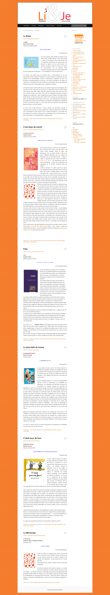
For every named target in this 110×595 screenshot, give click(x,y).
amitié (44, 240)
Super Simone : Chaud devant (80, 87)
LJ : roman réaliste (32, 240)
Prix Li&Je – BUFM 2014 (79, 142)
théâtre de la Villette (45, 160)
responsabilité (60, 524)
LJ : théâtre (30, 338)
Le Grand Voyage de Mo (78, 52)
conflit (45, 524)
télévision (54, 429)
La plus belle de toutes (33, 347)
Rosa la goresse (76, 77)
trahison (63, 338)
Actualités (34, 25)
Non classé (35, 524)
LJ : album (30, 118)
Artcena (30, 324)
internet (47, 338)
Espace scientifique (50, 25)
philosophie (35, 582)
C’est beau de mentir (32, 127)
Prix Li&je (59, 25)
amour (44, 338)
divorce (54, 240)
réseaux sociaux (58, 338)
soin (56, 118)
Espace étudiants (78, 136)
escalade (49, 524)
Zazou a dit (75, 69)
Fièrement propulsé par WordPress (55, 589)
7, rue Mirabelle (76, 76)
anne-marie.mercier (39, 129)
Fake (25, 248)
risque (53, 118)
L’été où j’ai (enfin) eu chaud (79, 79)
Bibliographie (41, 25)
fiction (58, 240)
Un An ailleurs (76, 84)
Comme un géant (77, 50)
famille (43, 118)
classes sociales (49, 240)
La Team (75, 71)
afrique (40, 118)
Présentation (26, 25)
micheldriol (36, 38)
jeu (46, 118)
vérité (24, 242)
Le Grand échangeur (77, 93)
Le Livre (74, 85)
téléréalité (50, 429)
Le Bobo (27, 36)
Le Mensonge (29, 532)
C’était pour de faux (32, 438)
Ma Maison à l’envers (77, 88)
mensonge (49, 118)
